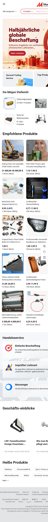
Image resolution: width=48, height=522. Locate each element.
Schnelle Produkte (22, 494)
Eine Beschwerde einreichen (9, 492)
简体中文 (25, 499)
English (16, 499)
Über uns (26, 492)
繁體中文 (35, 499)
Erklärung (35, 492)
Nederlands (38, 502)
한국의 (21, 502)
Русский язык (10, 502)
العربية (29, 502)
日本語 (43, 499)
